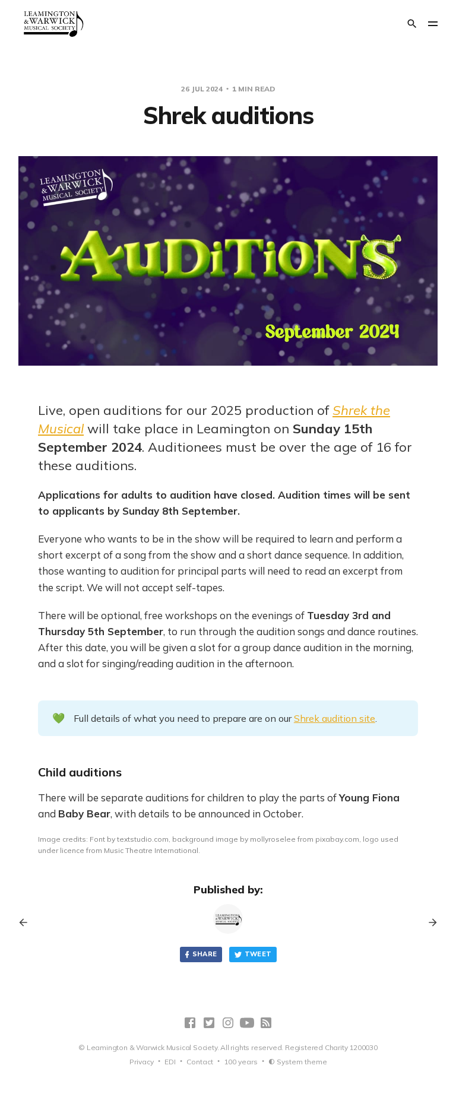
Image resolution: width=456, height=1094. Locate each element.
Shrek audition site (334, 718)
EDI (170, 1061)
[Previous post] (27, 922)
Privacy (141, 1061)
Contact (199, 1061)
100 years (241, 1061)
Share (204, 954)
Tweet (258, 954)
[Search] (412, 24)
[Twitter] (209, 1023)
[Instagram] (228, 1023)
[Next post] (429, 922)
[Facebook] (190, 1023)
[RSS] (266, 1023)
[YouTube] (247, 1023)
